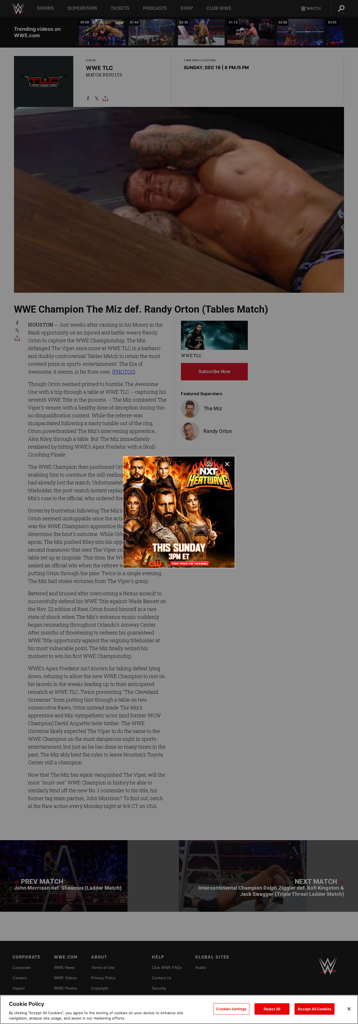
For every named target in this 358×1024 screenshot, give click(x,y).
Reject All (272, 1009)
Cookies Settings (231, 1009)
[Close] (349, 1009)
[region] (179, 1009)
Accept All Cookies (314, 1009)
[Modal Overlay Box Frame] (179, 512)
